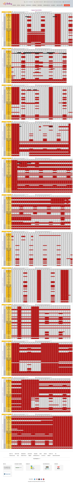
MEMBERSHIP (23, 453)
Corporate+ (39, 5)
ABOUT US (11, 453)
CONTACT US (51, 453)
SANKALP (48, 455)
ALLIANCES (53, 5)
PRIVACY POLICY (23, 455)
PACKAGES (23, 5)
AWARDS (30, 455)
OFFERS (18, 5)
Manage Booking (58, 1)
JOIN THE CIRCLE (59, 5)
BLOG (18, 455)
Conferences (28, 5)
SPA (55, 453)
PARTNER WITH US (46, 5)
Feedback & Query (49, 1)
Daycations (30, 453)
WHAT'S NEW (17, 453)
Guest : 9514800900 (29, 1)
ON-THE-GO (43, 455)
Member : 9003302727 (39, 1)
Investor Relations (56, 455)
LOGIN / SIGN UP (67, 1)
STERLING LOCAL (12, 455)
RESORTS (14, 5)
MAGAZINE (35, 453)
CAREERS (45, 453)
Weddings (34, 5)
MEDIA (41, 453)
